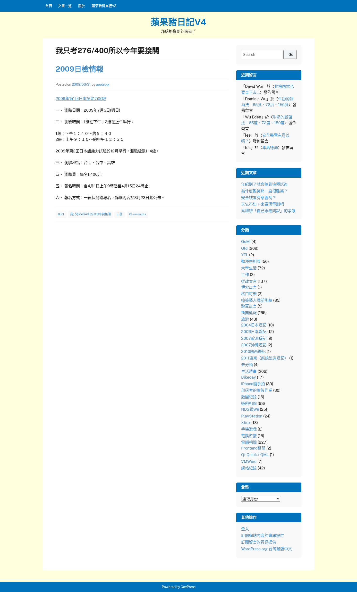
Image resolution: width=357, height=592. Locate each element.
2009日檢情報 (79, 69)
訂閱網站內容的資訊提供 (262, 535)
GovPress (188, 587)
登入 (245, 529)
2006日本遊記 (253, 331)
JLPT (61, 214)
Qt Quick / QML (255, 454)
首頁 (48, 6)
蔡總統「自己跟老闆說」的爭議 (268, 210)
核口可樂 (249, 294)
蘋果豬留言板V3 (104, 6)
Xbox (245, 422)
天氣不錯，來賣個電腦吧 (262, 204)
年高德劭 (270, 147)
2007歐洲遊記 (253, 338)
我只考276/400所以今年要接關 (90, 214)
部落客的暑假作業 (256, 390)
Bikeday (248, 377)
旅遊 (245, 319)
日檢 (119, 214)
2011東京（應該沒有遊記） (264, 358)
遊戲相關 (249, 403)
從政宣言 (249, 281)
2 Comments (137, 214)
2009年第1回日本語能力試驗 (81, 98)
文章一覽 (65, 6)
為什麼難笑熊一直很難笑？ (264, 191)
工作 (245, 274)
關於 (81, 6)
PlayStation (251, 416)
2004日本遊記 (253, 325)
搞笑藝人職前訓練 (256, 300)
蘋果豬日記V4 (178, 22)
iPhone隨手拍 (253, 384)
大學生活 (249, 268)
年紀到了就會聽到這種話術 (264, 184)
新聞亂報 (249, 312)
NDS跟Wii (250, 409)
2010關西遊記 (253, 351)
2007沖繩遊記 (253, 345)
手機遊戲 (249, 429)
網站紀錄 (249, 468)
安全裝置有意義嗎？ (258, 197)
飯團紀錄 (249, 397)
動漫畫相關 (251, 261)
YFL (244, 255)
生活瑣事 (249, 371)
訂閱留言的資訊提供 (258, 542)
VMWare (248, 461)
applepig (103, 84)
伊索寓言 (249, 287)
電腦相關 (249, 442)
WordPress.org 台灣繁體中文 (266, 549)
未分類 (247, 364)
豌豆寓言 (249, 306)
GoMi (246, 241)
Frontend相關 (253, 448)
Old (244, 248)
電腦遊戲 (249, 436)
